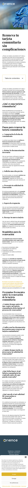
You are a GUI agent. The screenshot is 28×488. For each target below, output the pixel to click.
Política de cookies (6, 486)
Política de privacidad (16, 486)
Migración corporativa (14, 452)
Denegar (14, 478)
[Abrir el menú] (26, 4)
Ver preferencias (14, 482)
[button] (25, 457)
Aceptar (14, 474)
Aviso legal (23, 486)
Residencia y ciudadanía (14, 451)
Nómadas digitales (14, 454)
